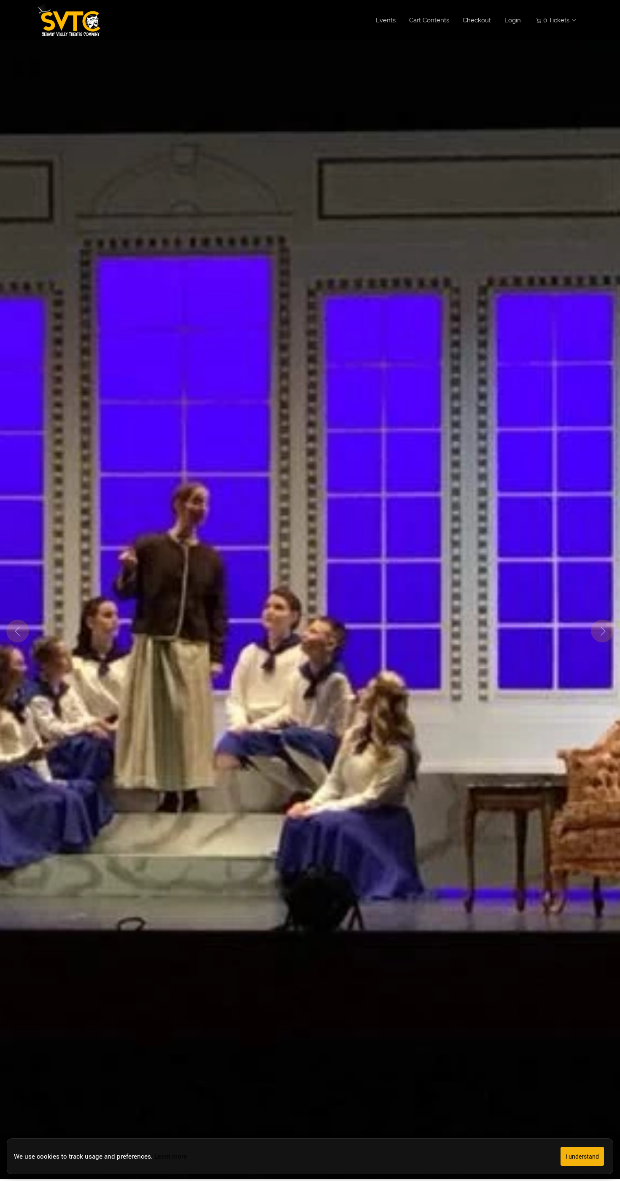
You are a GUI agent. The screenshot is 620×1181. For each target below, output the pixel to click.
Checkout (477, 20)
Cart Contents (429, 20)
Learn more (170, 1156)
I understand (582, 1156)
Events (386, 20)
